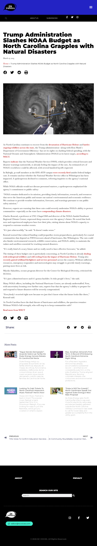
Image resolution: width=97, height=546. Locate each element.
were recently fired (61, 172)
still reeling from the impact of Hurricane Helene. (54, 256)
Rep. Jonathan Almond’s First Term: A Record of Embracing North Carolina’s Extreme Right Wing (78, 355)
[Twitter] (72, 17)
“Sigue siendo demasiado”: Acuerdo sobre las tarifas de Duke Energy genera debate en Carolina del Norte (32, 355)
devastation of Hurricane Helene (64, 144)
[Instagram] (77, 17)
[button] (91, 7)
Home (6, 63)
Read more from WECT (14, 310)
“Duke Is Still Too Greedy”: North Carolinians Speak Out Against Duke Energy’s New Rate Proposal (78, 391)
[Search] (73, 495)
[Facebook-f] (67, 17)
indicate (14, 161)
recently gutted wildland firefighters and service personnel (30, 259)
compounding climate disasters (56, 211)
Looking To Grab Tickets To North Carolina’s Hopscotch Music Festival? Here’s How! (31, 390)
